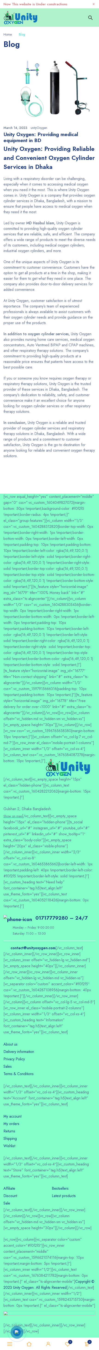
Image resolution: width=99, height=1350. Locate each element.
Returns (9, 1131)
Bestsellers (60, 1188)
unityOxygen (39, 127)
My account (12, 1116)
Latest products (64, 1195)
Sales (7, 1066)
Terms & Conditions (18, 1073)
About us (10, 1044)
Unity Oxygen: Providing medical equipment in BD (40, 137)
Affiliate (9, 1188)
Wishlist (70, 1342)
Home (7, 34)
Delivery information (18, 1051)
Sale (6, 1203)
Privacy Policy (14, 1059)
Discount (10, 1195)
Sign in (48, 1344)
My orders (11, 1123)
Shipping (10, 1138)
